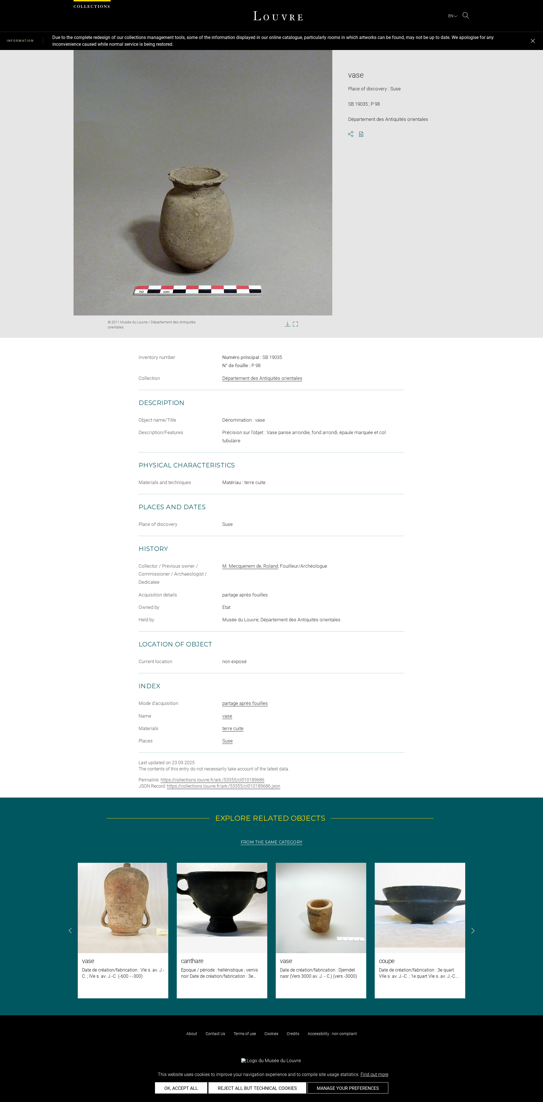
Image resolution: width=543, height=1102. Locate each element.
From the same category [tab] (271, 842)
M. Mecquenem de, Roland (250, 566)
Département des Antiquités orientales (262, 378)
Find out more (374, 1074)
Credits (293, 1033)
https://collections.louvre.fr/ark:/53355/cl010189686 (212, 780)
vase (227, 716)
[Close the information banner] (532, 41)
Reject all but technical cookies (257, 1088)
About (191, 1033)
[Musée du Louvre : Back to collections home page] (278, 15)
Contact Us (215, 1033)
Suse (227, 741)
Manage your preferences (348, 1088)
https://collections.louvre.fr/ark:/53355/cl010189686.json (223, 786)
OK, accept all (181, 1088)
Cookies (271, 1033)
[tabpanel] (271, 930)
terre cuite (233, 728)
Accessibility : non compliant (332, 1033)
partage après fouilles (245, 703)
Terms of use (245, 1033)
